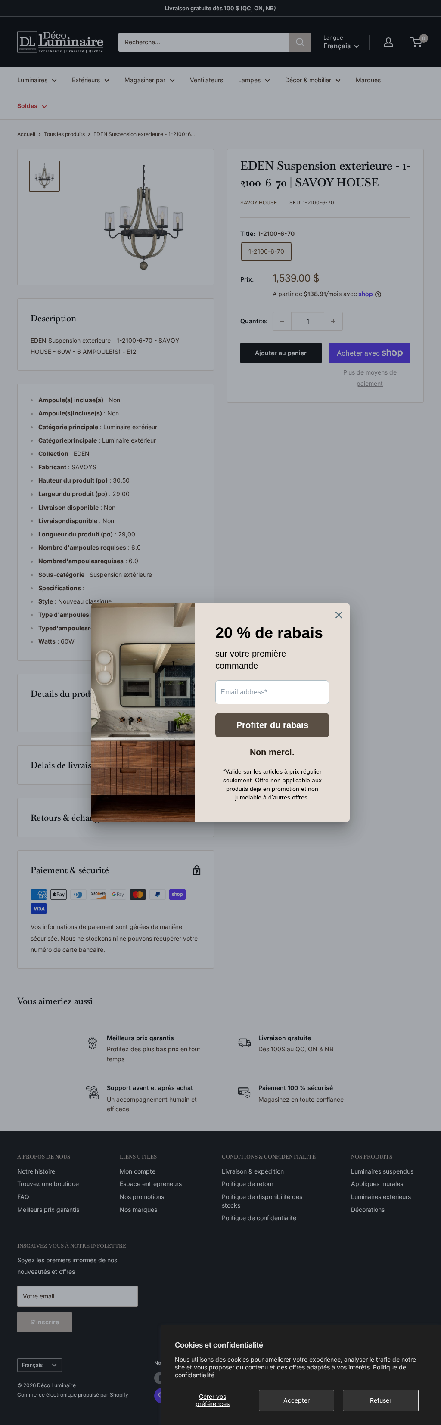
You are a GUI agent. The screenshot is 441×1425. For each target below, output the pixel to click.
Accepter (296, 1400)
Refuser (380, 1400)
